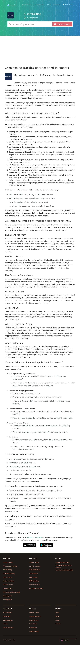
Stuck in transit (34, 562)
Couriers (40, 4)
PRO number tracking (10, 566)
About (57, 612)
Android (38, 537)
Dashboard (6, 616)
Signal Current (33, 631)
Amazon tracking (8, 581)
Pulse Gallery (33, 624)
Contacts (56, 4)
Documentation (8, 620)
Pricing (5, 624)
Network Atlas (33, 620)
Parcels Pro (28, 4)
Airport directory (34, 570)
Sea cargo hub (7, 596)
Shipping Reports (34, 616)
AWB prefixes (33, 577)
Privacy (57, 620)
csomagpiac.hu (32, 18)
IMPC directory (34, 581)
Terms (57, 616)
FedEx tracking (8, 584)
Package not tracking (36, 588)
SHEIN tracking (8, 562)
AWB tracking (7, 570)
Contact (57, 624)
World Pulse (33, 627)
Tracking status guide (62, 562)
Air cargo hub (7, 599)
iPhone (29, 537)
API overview (7, 612)
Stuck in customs (34, 566)
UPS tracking (7, 588)
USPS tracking (7, 577)
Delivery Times (34, 612)
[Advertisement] (40, 49)
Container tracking (9, 573)
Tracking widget (8, 627)
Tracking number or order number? (63, 566)
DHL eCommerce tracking (11, 592)
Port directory (33, 573)
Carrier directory (34, 584)
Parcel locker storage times (64, 570)
